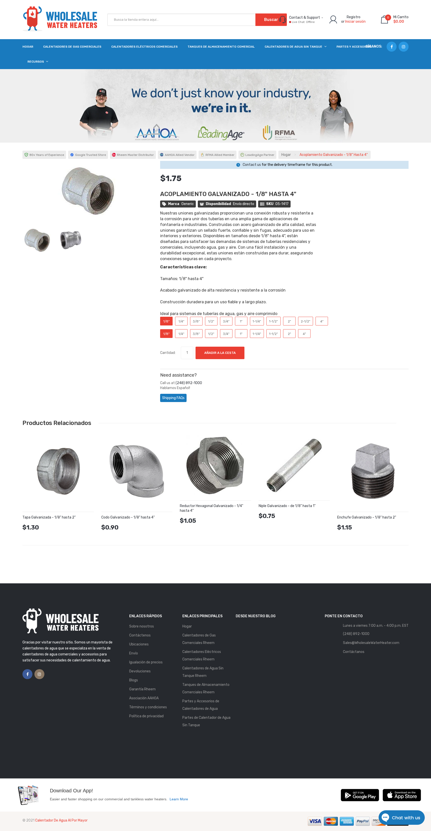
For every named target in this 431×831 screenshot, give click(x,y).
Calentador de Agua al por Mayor (61, 820)
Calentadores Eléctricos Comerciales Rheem (201, 655)
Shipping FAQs (173, 398)
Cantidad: (168, 353)
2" (289, 321)
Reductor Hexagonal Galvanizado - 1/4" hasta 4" (211, 508)
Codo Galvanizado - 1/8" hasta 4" (128, 517)
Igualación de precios (146, 662)
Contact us (252, 165)
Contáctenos (140, 635)
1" (241, 321)
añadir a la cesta (220, 353)
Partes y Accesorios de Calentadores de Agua (200, 705)
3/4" (226, 321)
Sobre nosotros (141, 626)
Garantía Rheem (142, 689)
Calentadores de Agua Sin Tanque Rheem (202, 672)
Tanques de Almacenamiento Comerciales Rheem (205, 688)
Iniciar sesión (355, 21)
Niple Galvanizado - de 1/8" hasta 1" (287, 506)
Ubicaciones (139, 644)
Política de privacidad (146, 716)
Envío (133, 653)
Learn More (179, 799)
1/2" (211, 321)
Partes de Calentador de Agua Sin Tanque (206, 721)
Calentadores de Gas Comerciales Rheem (199, 639)
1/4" (181, 321)
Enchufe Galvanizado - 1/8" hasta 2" (366, 517)
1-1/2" (273, 321)
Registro (353, 17)
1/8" (166, 321)
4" (321, 321)
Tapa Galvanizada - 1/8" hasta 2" (49, 517)
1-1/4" (257, 321)
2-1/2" (305, 321)
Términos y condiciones (148, 707)
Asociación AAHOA (144, 698)
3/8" (196, 321)
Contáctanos (353, 652)
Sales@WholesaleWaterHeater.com (371, 643)
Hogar (286, 155)
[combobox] (197, 19)
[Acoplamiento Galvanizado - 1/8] (36, 240)
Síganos (373, 46)
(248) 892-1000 (189, 383)
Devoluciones (140, 671)
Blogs (133, 680)
